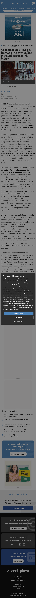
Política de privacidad (14, 309)
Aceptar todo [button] (18, 313)
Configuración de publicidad (16, 305)
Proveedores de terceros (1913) (11, 293)
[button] (18, 322)
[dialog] (18, 299)
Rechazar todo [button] (18, 317)
